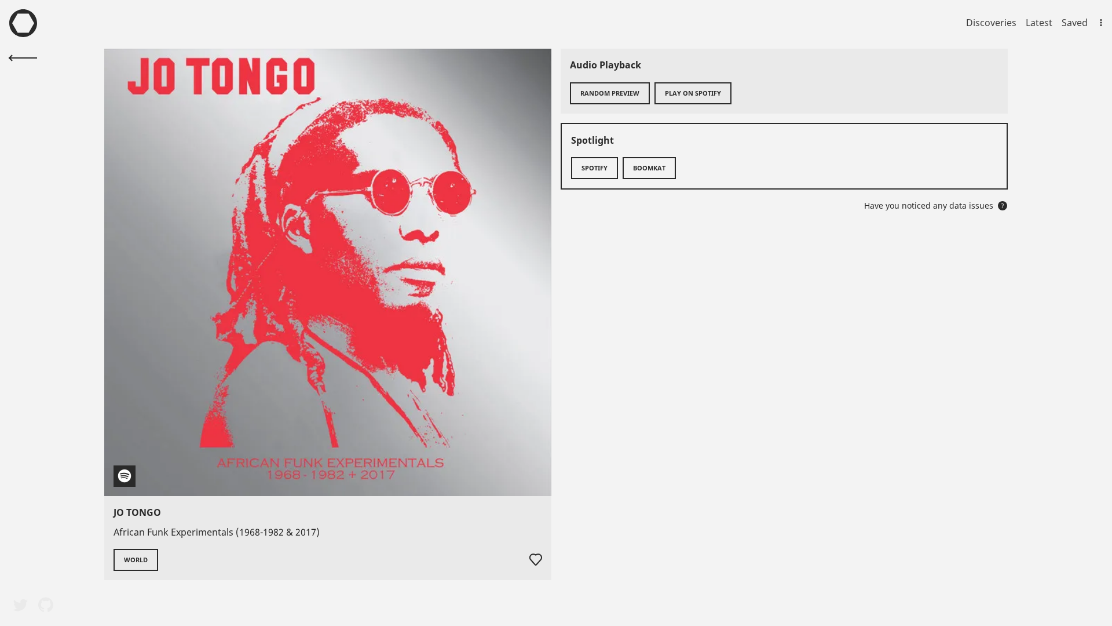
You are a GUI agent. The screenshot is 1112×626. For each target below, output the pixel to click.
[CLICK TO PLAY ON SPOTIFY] (327, 272)
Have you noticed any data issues (934, 205)
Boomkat (649, 167)
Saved (1075, 22)
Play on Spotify (693, 93)
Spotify (594, 167)
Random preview (609, 93)
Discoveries (991, 22)
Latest (1039, 22)
